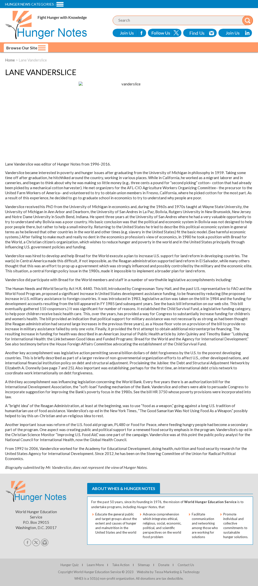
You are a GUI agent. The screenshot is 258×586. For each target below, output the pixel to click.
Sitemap (144, 565)
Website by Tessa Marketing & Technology (168, 572)
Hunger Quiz (69, 565)
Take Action (121, 565)
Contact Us (186, 565)
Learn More (95, 565)
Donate (163, 565)
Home (10, 60)
